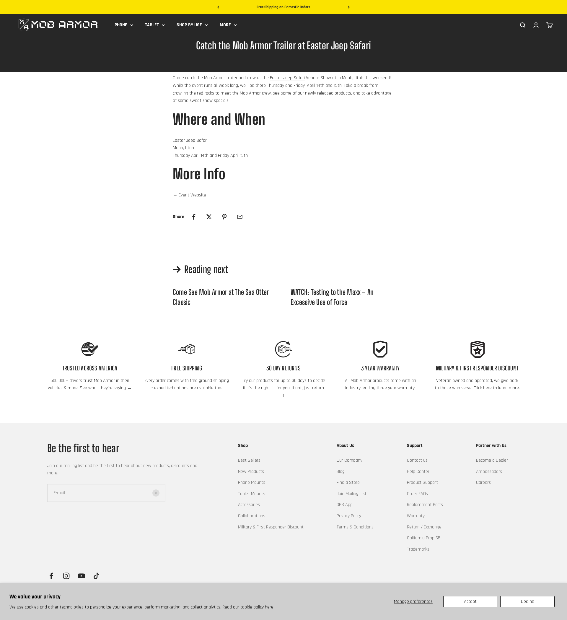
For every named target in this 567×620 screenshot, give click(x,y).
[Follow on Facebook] (51, 576)
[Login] (536, 25)
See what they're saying (103, 388)
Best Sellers (249, 460)
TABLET (152, 25)
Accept (470, 601)
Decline (527, 601)
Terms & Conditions (355, 527)
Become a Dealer (492, 460)
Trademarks (418, 549)
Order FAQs (417, 494)
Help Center (418, 471)
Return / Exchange (424, 527)
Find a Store (348, 482)
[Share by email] (240, 217)
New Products (251, 471)
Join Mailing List (351, 494)
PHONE (121, 25)
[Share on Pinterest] (224, 217)
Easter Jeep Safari (287, 78)
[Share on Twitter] (209, 217)
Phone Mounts (251, 482)
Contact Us (417, 460)
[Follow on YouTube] (81, 576)
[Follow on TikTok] (96, 576)
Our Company (349, 460)
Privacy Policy (349, 516)
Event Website (192, 195)
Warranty (416, 516)
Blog (341, 471)
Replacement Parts (425, 505)
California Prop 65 (423, 538)
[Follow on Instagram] (66, 576)
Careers (483, 482)
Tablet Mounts (251, 494)
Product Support (422, 482)
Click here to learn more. (497, 388)
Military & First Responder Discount (271, 527)
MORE (225, 25)
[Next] (349, 7)
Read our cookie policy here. (248, 607)
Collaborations (251, 516)
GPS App (345, 505)
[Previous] (218, 7)
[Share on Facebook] (194, 217)
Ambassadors (489, 471)
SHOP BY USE (189, 25)
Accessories (249, 505)
